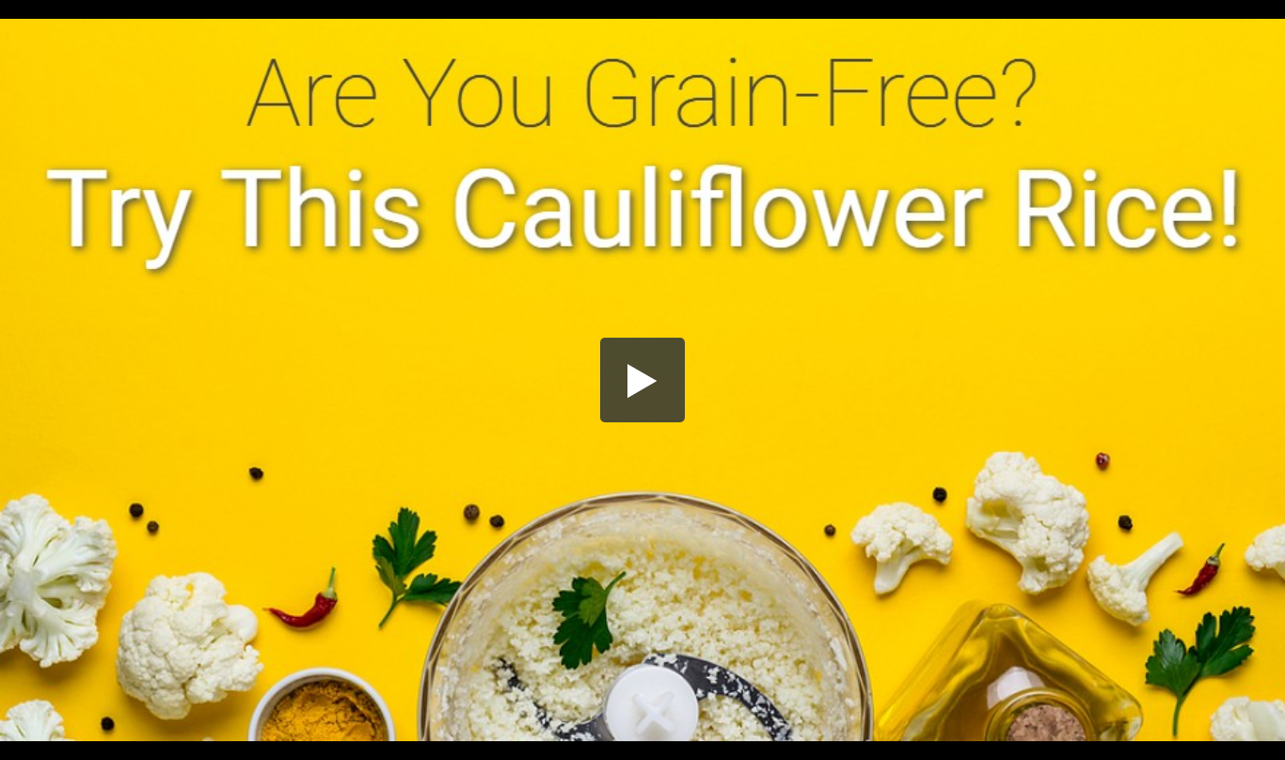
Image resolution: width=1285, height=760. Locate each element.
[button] (642, 380)
